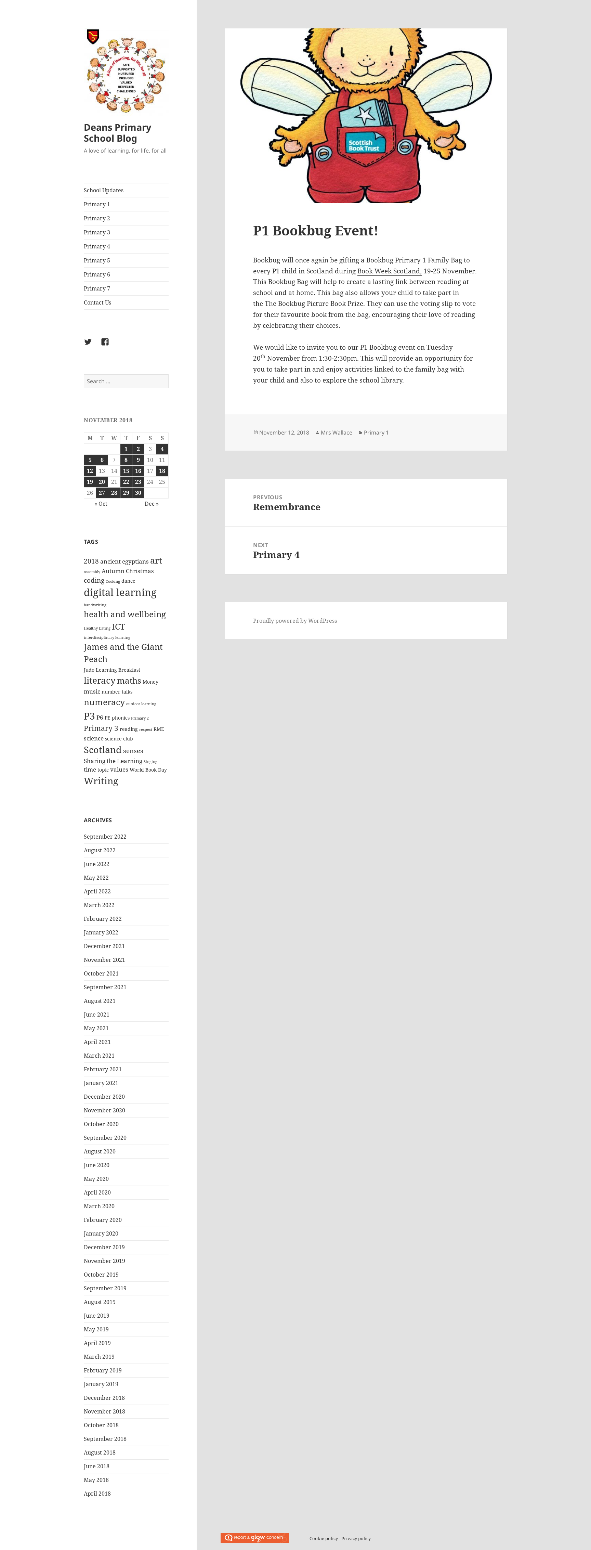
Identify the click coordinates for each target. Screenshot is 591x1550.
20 (102, 482)
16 (138, 471)
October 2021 (101, 973)
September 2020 (105, 1137)
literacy (100, 680)
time (90, 769)
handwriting (95, 605)
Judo (89, 670)
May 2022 (96, 877)
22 (126, 482)
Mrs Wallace (336, 432)
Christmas (140, 571)
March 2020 (99, 1206)
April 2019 (97, 1343)
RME (159, 729)
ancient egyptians (124, 561)
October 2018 (101, 1425)
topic (103, 769)
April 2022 (97, 891)
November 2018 (104, 1411)
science (94, 738)
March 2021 (99, 1055)
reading (129, 729)
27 (102, 492)
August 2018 (100, 1452)
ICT (118, 626)
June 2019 (96, 1315)
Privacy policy (356, 1538)
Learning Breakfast (118, 670)
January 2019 (101, 1384)
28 (114, 492)
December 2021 (104, 946)
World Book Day (148, 769)
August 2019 (100, 1302)
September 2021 (105, 987)
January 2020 (101, 1233)
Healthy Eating (97, 628)
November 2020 (104, 1110)
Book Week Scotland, (389, 271)
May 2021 (96, 1028)
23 (138, 482)
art (156, 560)
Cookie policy (324, 1538)
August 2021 (100, 1001)
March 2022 (99, 905)
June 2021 (96, 1014)
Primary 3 (97, 232)
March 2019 (99, 1356)
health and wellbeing (125, 614)
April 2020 (97, 1192)
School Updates (103, 190)
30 (138, 492)
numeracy (104, 702)
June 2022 (96, 864)
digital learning (120, 592)
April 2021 (97, 1042)
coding (94, 580)
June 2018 (96, 1466)
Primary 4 (97, 246)
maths (129, 680)
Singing (150, 761)
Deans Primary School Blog (117, 132)
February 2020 (103, 1220)
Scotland (103, 749)
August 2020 (100, 1151)
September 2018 (105, 1439)
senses (133, 750)
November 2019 (104, 1261)
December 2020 (104, 1096)
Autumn (113, 571)
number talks (117, 691)
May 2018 (96, 1480)
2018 (91, 561)
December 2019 (104, 1247)
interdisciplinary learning (107, 637)
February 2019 (103, 1370)
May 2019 (96, 1329)
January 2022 (101, 932)
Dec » (152, 503)
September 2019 (105, 1288)
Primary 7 (97, 288)
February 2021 (103, 1069)
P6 (99, 717)
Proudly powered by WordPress (295, 620)
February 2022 (103, 918)
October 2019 (101, 1274)
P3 (89, 715)
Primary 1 (97, 204)
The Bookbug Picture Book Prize (314, 303)
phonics (121, 717)
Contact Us (97, 302)
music (92, 691)
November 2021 (104, 960)
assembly (92, 571)
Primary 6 (97, 274)
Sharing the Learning (113, 761)
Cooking (113, 581)
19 (90, 482)
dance (128, 581)
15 (126, 471)
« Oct (100, 503)
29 (126, 492)
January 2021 (101, 1083)
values (119, 769)
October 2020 (101, 1124)
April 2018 (97, 1493)
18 (162, 471)
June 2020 (96, 1165)
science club (119, 738)
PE (107, 717)
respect (145, 729)
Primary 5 (97, 260)
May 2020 (96, 1179)
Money (150, 682)
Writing (101, 780)
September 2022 (105, 836)
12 (90, 471)
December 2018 (104, 1398)
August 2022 (100, 850)
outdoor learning (141, 703)
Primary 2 (97, 218)
